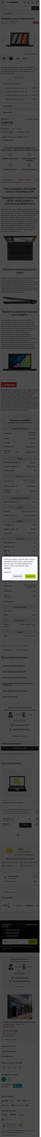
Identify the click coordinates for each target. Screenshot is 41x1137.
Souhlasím (30, 576)
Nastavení (7, 572)
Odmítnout (18, 576)
